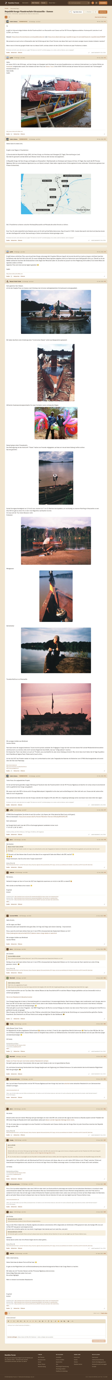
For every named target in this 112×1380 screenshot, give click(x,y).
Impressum (95, 1357)
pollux (11, 810)
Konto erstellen (60, 1359)
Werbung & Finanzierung (62, 1366)
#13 (105, 1023)
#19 (105, 1212)
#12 (105, 978)
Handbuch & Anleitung (61, 1371)
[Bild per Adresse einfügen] (64, 1321)
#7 (105, 810)
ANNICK (12, 872)
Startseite (25, 3)
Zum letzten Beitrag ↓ (101, 17)
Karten (76, 1359)
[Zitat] (45, 1321)
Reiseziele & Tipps (15, 8)
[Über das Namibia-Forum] (6, 2)
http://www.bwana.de (11, 765)
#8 (105, 839)
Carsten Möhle (14, 915)
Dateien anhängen (12, 1337)
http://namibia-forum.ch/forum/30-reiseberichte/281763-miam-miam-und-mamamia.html (36, 896)
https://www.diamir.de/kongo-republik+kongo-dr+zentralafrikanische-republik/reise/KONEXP (76, 37)
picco (11, 839)
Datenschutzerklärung (98, 1359)
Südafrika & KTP (17, 1046)
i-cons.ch (32, 1376)
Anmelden (103, 3)
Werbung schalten (60, 1369)
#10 (105, 915)
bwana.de (9, 66)
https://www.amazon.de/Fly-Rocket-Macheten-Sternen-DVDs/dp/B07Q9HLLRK (43, 816)
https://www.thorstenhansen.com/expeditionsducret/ (28, 37)
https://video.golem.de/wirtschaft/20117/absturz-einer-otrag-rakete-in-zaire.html (31, 933)
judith (11, 58)
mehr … (8, 901)
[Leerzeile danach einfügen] (51, 1321)
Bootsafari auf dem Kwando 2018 (17, 1045)
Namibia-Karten (78, 1364)
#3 (105, 139)
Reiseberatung (42, 1366)
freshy (11, 1024)
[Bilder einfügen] (68, 1321)
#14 (105, 1056)
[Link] (55, 1321)
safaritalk (67, 1083)
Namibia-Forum (13, 3)
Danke (8, 52)
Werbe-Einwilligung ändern (99, 1362)
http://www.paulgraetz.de (12, 768)
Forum (43, 3)
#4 (105, 251)
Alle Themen (35, 3)
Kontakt (94, 1366)
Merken (88, 12)
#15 (105, 1079)
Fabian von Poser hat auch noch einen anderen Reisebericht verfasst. (27, 1061)
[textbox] (56, 1329)
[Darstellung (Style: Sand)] (96, 3)
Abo (57, 1364)
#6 (105, 776)
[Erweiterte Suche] (88, 3)
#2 (105, 57)
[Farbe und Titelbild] (95, 11)
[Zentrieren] (42, 1321)
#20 (105, 1253)
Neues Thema (41, 1364)
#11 (105, 949)
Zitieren (20, 52)
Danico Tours (49, 66)
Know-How (52, 3)
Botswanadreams (15, 1079)
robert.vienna (13, 21)
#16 (105, 1109)
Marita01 (12, 978)
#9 (105, 872)
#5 (105, 281)
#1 (105, 21)
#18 (105, 1184)
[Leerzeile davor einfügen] (48, 1321)
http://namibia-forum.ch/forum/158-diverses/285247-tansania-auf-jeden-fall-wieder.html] (36, 899)
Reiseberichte (41, 1359)
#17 (105, 1140)
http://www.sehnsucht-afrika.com (14, 131)
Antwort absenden (99, 1341)
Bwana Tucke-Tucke (15, 281)
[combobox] (78, 3)
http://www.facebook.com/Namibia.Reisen (16, 766)
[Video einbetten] (61, 1321)
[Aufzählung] (39, 1321)
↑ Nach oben (103, 1313)
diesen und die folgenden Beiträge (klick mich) (60, 1120)
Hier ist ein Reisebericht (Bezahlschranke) (19, 997)
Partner (76, 1362)
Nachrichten (59, 1362)
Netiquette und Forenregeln (99, 1364)
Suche (39, 1362)
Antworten (103, 12)
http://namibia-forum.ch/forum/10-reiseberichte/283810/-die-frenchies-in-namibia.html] (36, 898)
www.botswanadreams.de (12, 1090)
